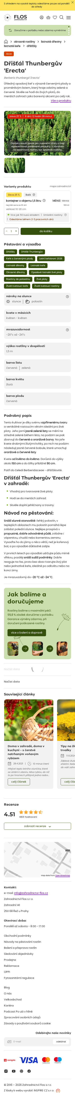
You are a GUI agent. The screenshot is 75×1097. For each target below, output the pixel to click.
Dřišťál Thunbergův (32, 252)
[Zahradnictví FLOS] (15, 17)
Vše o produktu (61, 100)
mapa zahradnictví (60, 186)
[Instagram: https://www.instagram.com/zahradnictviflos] (6, 1071)
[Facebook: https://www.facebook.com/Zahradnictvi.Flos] (29, 1071)
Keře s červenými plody (19, 258)
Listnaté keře (38, 265)
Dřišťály (10, 252)
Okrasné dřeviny (15, 272)
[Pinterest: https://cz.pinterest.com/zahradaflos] (21, 1071)
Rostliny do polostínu (18, 279)
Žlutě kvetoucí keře (17, 286)
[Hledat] (61, 17)
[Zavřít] (72, 2)
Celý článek (18, 782)
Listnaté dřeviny (15, 265)
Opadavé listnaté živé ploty (46, 272)
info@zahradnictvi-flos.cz (31, 893)
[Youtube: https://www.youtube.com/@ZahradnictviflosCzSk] (14, 1071)
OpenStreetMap (62, 875)
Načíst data (24, 670)
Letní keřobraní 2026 (50, 258)
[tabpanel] (37, 30)
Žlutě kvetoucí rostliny (46, 286)
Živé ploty (41, 279)
